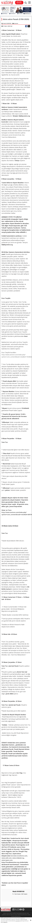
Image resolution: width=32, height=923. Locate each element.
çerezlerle (18, 921)
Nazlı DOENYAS (19, 891)
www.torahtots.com (20, 856)
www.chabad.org (18, 858)
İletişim (25, 894)
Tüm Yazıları (17, 894)
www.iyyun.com (7, 860)
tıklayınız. (5, 922)
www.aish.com (7, 858)
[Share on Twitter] (29, 26)
